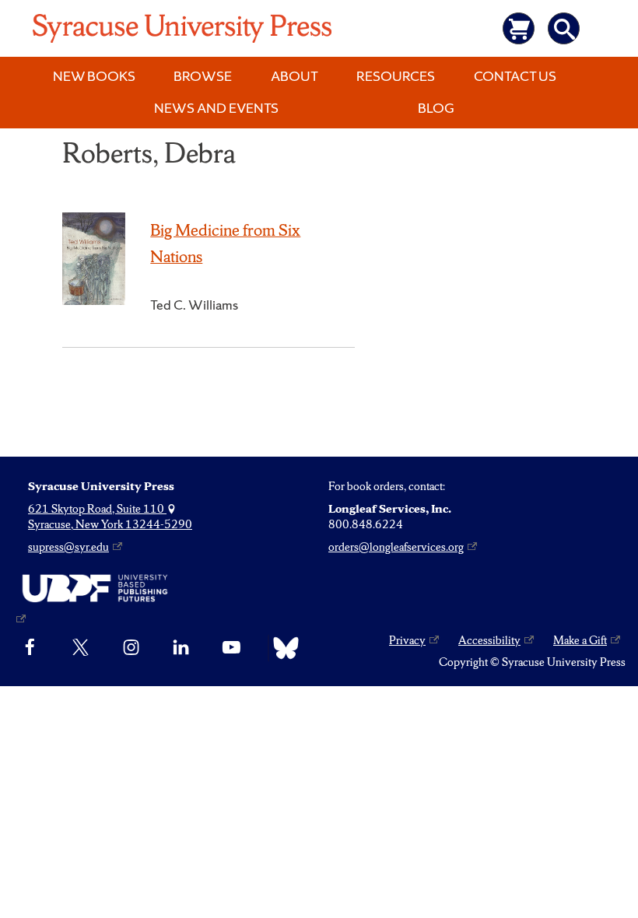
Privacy (407, 640)
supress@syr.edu (68, 547)
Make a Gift (580, 640)
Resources (395, 76)
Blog (436, 108)
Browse (203, 76)
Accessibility (489, 640)
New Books (94, 76)
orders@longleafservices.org (396, 547)
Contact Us (515, 76)
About (294, 76)
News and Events (216, 108)
